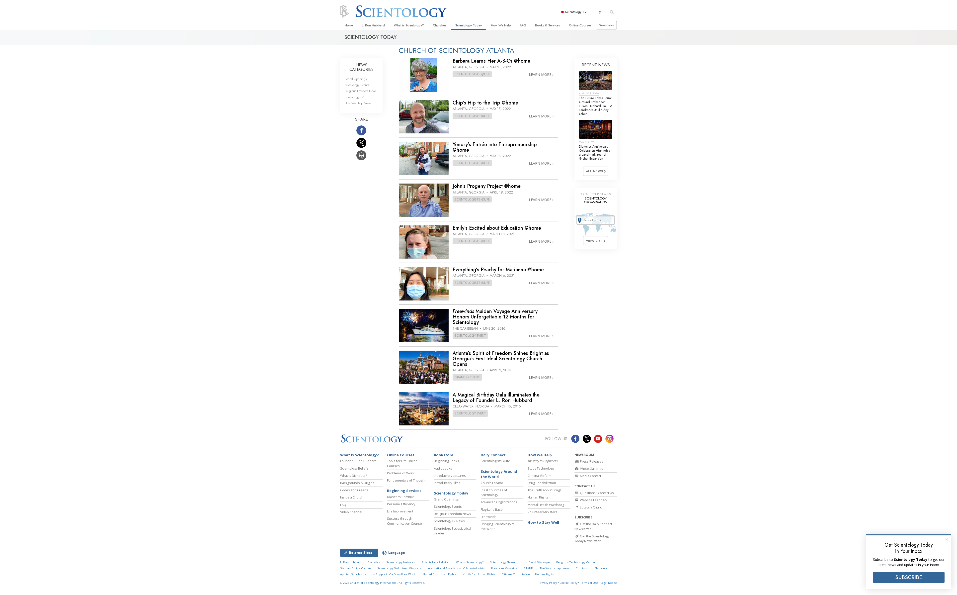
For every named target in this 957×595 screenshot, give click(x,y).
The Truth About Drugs (544, 490)
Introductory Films (447, 483)
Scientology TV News (449, 521)
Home (349, 25)
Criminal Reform (540, 475)
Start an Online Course (355, 568)
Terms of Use (589, 583)
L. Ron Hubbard (373, 25)
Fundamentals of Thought (406, 480)
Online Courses (580, 25)
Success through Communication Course (404, 520)
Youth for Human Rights (479, 574)
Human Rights (538, 497)
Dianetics (374, 562)
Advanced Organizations (499, 502)
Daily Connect (493, 455)
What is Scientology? (409, 25)
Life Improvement (400, 511)
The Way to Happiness (554, 568)
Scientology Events (357, 85)
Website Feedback (593, 500)
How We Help (501, 25)
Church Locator (492, 483)
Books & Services (547, 25)
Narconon (602, 568)
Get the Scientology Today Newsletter (591, 538)
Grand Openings (356, 79)
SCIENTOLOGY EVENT (470, 335)
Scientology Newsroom (506, 562)
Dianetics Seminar (400, 497)
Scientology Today (468, 25)
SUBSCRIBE (908, 577)
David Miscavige (539, 562)
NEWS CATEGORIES (361, 67)
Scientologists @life (495, 461)
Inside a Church (351, 497)
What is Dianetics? (353, 475)
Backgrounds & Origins (357, 483)
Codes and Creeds (354, 490)
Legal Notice (608, 583)
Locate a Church (591, 507)
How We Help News (358, 103)
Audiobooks (443, 468)
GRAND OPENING (467, 377)
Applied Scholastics (353, 574)
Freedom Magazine (504, 568)
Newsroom (606, 25)
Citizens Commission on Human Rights (528, 574)
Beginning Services (404, 490)
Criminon (582, 568)
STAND (528, 568)
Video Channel (351, 512)
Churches (439, 25)
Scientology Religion (436, 562)
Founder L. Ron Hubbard (358, 461)
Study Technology (541, 468)
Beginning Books (446, 461)
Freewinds (488, 516)
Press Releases (591, 461)
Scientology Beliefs (354, 468)
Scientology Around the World (499, 474)
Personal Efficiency (401, 504)
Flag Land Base (492, 509)
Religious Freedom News (360, 91)
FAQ (523, 25)
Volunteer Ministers (542, 512)
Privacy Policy (548, 583)
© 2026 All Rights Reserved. (382, 583)
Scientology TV (576, 11)
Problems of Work (400, 473)
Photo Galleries (591, 468)
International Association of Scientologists (455, 568)
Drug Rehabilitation (542, 483)
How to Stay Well (543, 522)
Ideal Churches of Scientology (494, 492)
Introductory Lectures (450, 475)
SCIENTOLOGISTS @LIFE (472, 74)
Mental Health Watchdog (546, 504)
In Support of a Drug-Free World (394, 574)
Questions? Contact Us (596, 493)
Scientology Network (400, 562)
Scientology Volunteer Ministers (399, 568)
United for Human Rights (439, 574)
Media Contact (590, 476)
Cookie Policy (568, 583)
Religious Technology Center (575, 562)
